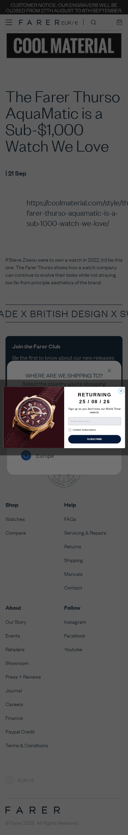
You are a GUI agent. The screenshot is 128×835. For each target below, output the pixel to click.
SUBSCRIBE (94, 439)
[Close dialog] (121, 391)
